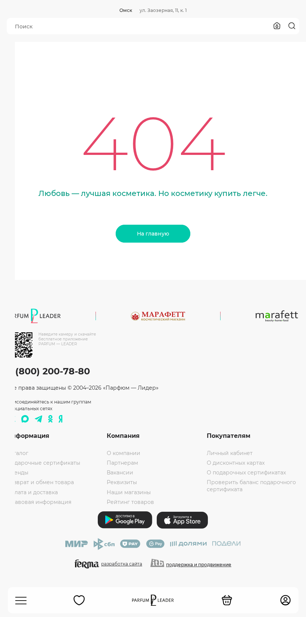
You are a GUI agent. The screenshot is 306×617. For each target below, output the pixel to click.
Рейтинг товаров (130, 502)
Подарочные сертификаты (43, 462)
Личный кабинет (230, 453)
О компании (123, 453)
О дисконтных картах (236, 462)
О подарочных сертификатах (246, 472)
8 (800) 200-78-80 (48, 371)
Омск (125, 10)
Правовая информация (39, 502)
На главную (153, 233)
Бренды (17, 472)
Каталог (17, 453)
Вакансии (120, 472)
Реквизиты (122, 482)
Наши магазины (129, 492)
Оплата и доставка (32, 492)
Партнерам (122, 462)
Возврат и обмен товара (40, 482)
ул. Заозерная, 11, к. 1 (163, 10)
